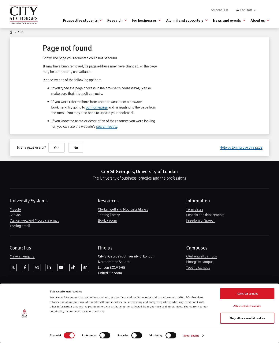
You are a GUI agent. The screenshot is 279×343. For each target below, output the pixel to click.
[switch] (104, 335)
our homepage (97, 107)
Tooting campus (198, 267)
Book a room (107, 220)
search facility (106, 126)
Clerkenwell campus (201, 256)
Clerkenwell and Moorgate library (123, 209)
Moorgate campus (200, 261)
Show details (191, 335)
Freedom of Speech (200, 220)
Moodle (15, 209)
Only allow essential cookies (247, 318)
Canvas (15, 214)
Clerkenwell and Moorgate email (34, 220)
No (76, 147)
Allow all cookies (247, 293)
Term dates (194, 209)
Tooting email (20, 225)
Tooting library (109, 214)
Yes (56, 147)
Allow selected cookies (247, 305)
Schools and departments (205, 214)
